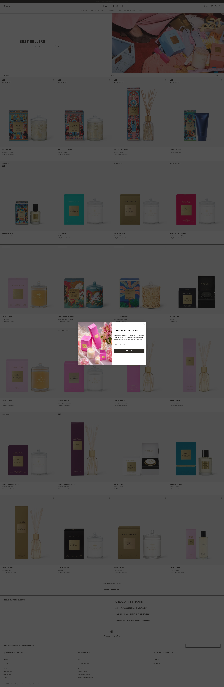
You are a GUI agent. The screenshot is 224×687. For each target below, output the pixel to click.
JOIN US (129, 351)
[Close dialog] (144, 324)
